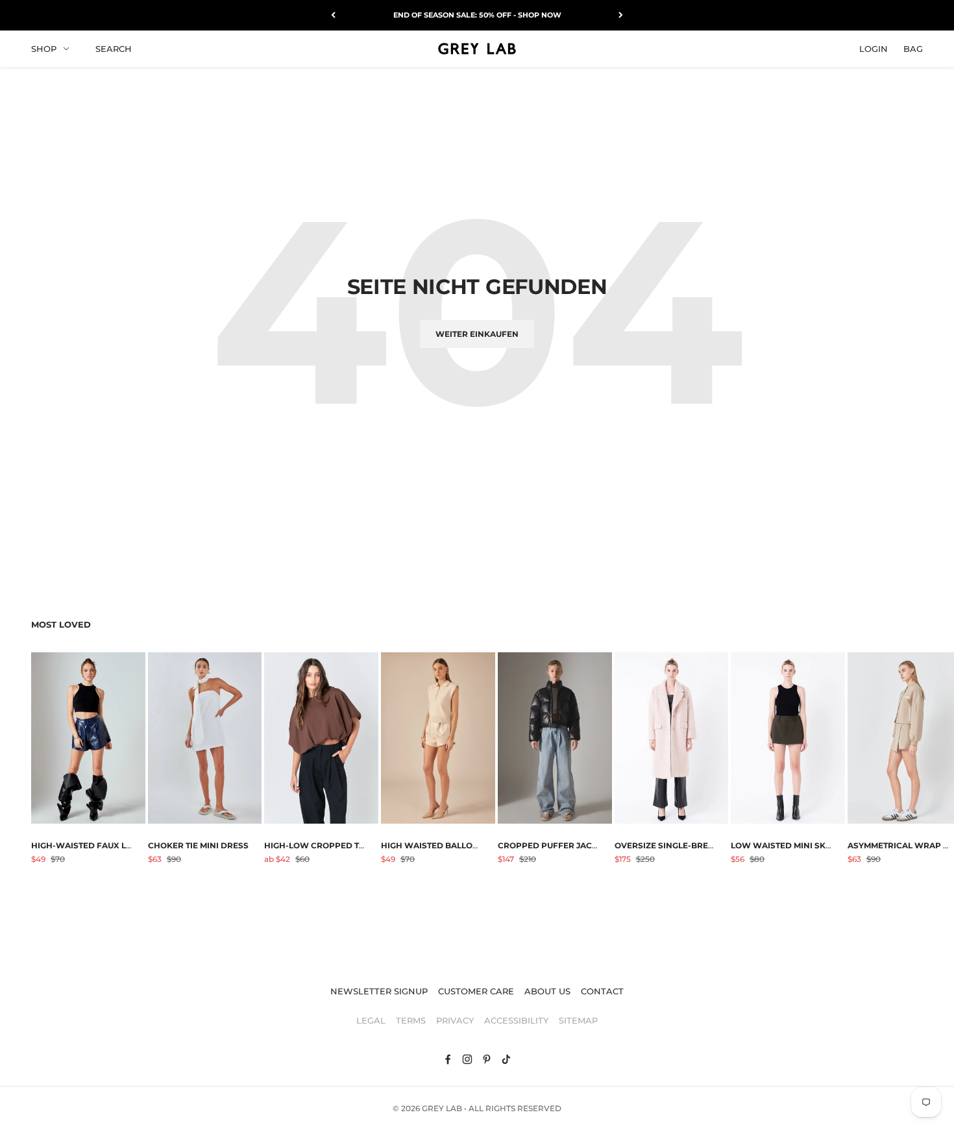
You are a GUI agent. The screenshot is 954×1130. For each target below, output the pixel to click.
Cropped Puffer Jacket (552, 845)
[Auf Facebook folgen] (448, 1059)
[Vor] (620, 15)
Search (113, 48)
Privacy (455, 1020)
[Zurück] (333, 15)
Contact (602, 991)
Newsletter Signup (379, 991)
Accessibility (516, 1020)
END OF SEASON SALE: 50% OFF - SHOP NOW (477, 14)
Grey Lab (442, 1108)
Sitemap (578, 1020)
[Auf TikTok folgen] (506, 1059)
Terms (411, 1020)
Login (873, 48)
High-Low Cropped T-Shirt (325, 845)
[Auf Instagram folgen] (467, 1059)
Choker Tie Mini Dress (198, 845)
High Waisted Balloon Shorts (451, 845)
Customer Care (476, 991)
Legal (370, 1020)
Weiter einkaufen (477, 334)
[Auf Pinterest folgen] (487, 1059)
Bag (913, 48)
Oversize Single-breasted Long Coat (700, 845)
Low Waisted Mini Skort (786, 845)
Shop (43, 48)
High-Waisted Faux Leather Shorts (113, 845)
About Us (547, 991)
